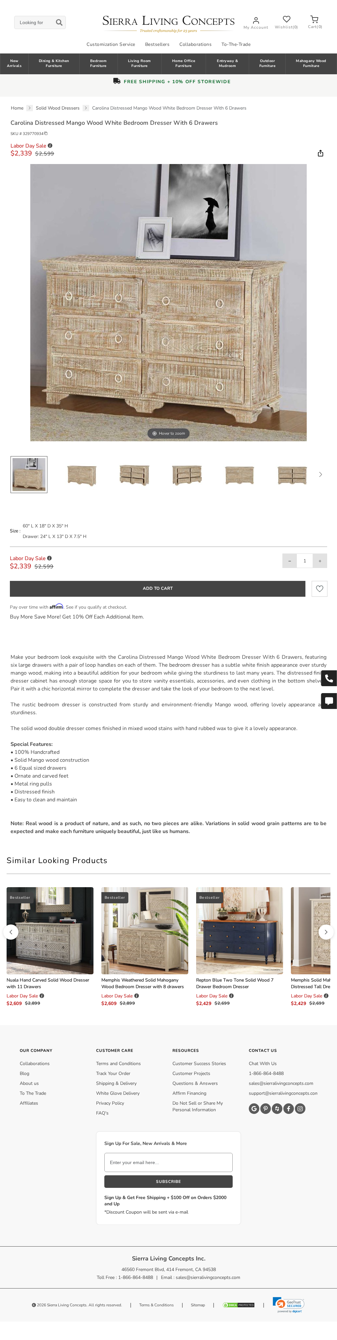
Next (320, 475)
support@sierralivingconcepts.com (284, 1093)
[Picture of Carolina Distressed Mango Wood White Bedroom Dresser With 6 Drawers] (29, 474)
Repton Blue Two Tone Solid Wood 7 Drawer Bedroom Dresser (234, 983)
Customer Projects (191, 1073)
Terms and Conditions (118, 1063)
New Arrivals (14, 63)
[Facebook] (288, 1108)
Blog (24, 1073)
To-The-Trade (235, 44)
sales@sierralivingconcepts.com (281, 1083)
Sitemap (198, 1305)
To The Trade (33, 1093)
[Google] (254, 1108)
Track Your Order (113, 1073)
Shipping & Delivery (116, 1083)
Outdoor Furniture (267, 63)
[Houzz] (277, 1108)
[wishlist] (319, 589)
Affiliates (29, 1103)
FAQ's (102, 1113)
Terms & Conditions (156, 1305)
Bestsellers (157, 44)
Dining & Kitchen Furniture (54, 63)
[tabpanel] (168, 744)
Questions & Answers (195, 1083)
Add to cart (158, 588)
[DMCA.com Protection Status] (238, 1305)
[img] (320, 153)
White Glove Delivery (118, 1093)
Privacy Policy (110, 1103)
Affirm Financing (189, 1093)
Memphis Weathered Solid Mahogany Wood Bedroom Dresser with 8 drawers (142, 983)
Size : (15, 531)
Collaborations (195, 44)
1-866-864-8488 (266, 1073)
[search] (40, 22)
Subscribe (168, 1181)
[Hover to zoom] (168, 302)
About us (29, 1083)
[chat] (329, 701)
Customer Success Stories (199, 1063)
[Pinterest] (265, 1108)
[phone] (329, 678)
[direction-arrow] (10, 932)
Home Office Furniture (183, 63)
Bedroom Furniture (98, 63)
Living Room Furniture (139, 63)
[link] (288, 1305)
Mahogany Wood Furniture (311, 63)
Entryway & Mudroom (227, 63)
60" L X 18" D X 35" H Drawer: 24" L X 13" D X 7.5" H (55, 531)
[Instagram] (300, 1108)
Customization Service (111, 44)
